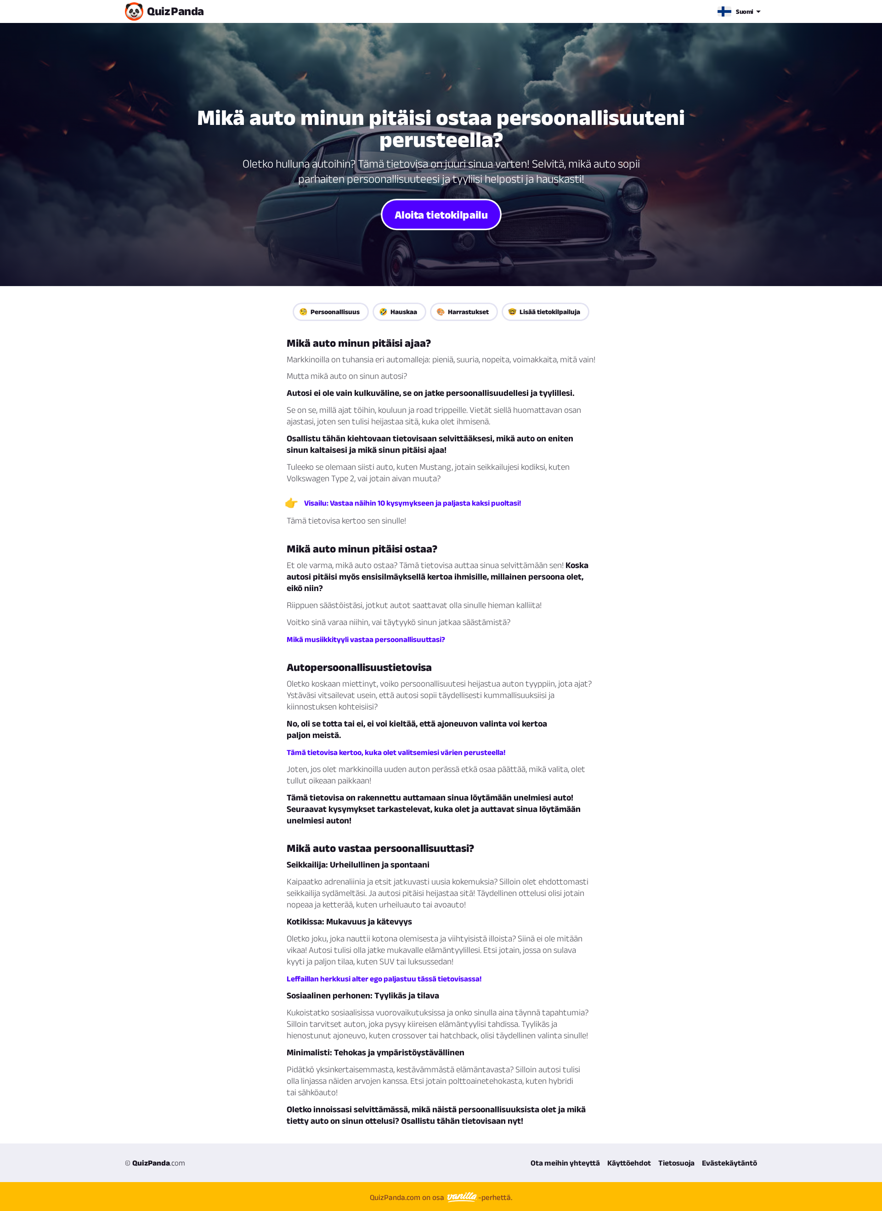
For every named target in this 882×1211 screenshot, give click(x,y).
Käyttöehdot (629, 1163)
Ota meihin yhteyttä (565, 1163)
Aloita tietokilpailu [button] (441, 214)
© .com (155, 1163)
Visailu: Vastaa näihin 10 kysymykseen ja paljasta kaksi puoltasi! (412, 503)
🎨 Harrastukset (462, 311)
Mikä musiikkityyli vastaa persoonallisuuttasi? (366, 639)
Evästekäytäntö (729, 1163)
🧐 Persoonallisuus (329, 311)
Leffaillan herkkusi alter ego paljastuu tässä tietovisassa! (384, 978)
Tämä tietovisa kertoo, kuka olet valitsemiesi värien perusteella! (396, 752)
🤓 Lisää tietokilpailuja (544, 311)
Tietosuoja (676, 1163)
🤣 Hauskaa (398, 311)
